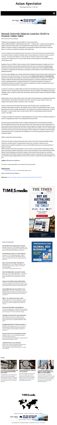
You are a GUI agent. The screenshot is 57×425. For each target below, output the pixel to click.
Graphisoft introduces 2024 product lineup (11, 342)
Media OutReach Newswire (22, 44)
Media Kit (41, 413)
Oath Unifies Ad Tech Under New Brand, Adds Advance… (14, 315)
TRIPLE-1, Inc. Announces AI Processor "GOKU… (13, 298)
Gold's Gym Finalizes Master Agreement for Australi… (14, 272)
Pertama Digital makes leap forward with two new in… (14, 289)
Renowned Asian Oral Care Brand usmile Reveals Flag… (14, 333)
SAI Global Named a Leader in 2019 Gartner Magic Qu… (14, 253)
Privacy (36, 413)
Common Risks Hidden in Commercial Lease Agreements (27, 371)
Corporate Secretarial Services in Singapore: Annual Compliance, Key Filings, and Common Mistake (45, 371)
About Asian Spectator (18, 413)
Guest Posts (31, 413)
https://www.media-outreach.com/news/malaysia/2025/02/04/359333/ (24, 177)
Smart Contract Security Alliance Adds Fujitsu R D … (13, 263)
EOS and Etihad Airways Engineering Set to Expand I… (14, 245)
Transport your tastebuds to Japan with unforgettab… (14, 281)
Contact (26, 413)
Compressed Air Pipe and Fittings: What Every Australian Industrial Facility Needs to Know (9, 371)
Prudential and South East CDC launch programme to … (14, 324)
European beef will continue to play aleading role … (13, 307)
